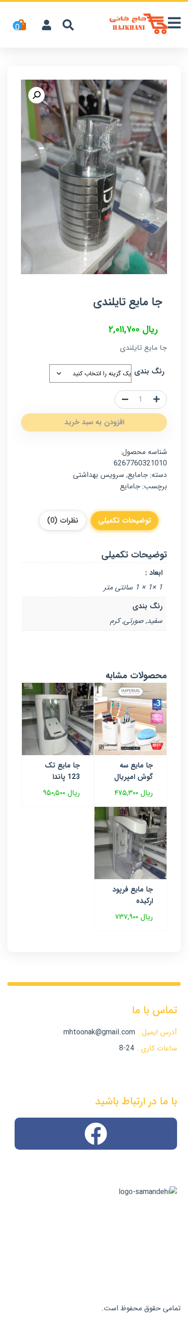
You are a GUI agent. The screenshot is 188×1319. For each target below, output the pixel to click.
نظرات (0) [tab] (62, 520)
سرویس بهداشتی (98, 475)
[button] (36, 95)
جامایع (138, 475)
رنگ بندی (149, 371)
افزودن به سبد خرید (94, 422)
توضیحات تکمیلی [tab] (124, 520)
